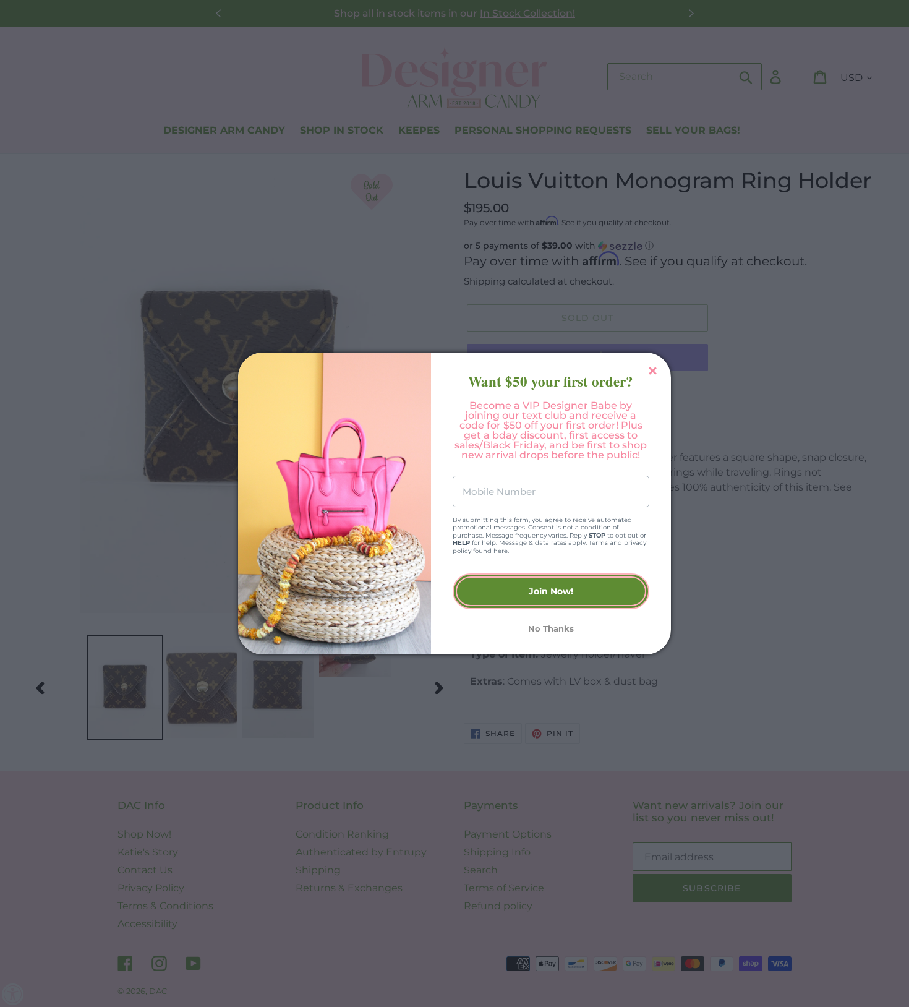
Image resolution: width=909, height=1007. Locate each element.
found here (490, 551)
